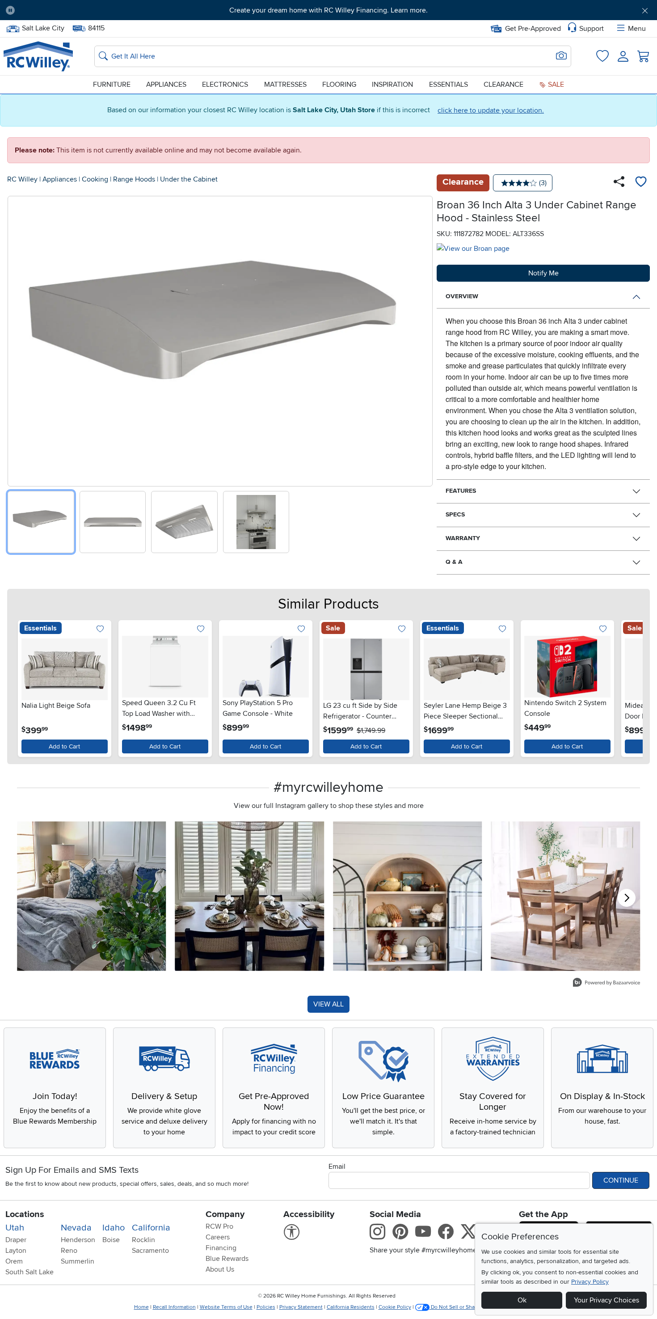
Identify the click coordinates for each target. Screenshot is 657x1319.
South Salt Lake (29, 1272)
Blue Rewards (227, 1258)
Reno (69, 1250)
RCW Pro (219, 1226)
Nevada (76, 1227)
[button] (72, 10)
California (151, 1227)
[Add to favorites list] (641, 183)
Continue (620, 1180)
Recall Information (174, 1307)
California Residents (351, 1307)
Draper (15, 1239)
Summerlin (77, 1261)
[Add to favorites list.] (100, 629)
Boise (111, 1239)
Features (461, 491)
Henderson (78, 1239)
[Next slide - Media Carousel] (627, 898)
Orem (14, 1261)
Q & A (454, 562)
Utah (14, 1227)
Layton (15, 1250)
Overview (462, 296)
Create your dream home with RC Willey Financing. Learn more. (328, 10)
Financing (221, 1247)
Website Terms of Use (226, 1307)
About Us (220, 1269)
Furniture (112, 84)
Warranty (463, 538)
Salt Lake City (42, 27)
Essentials (448, 84)
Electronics (225, 84)
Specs (455, 514)
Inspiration (392, 84)
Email (336, 1166)
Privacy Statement (301, 1307)
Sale (555, 84)
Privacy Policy (590, 1281)
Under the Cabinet (189, 179)
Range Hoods (134, 179)
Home (141, 1307)
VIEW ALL (328, 1004)
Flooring (339, 84)
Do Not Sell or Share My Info (465, 1307)
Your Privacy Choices (606, 1300)
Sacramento (150, 1250)
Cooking (95, 179)
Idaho (113, 1227)
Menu (637, 28)
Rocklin (143, 1239)
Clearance (503, 84)
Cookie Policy (395, 1307)
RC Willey (22, 179)
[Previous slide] (17, 339)
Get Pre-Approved (533, 28)
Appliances (166, 84)
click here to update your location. (491, 110)
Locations (24, 1214)
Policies (266, 1307)
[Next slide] (422, 339)
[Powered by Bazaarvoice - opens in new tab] (606, 983)
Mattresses (285, 84)
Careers (218, 1237)
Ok (522, 1300)
